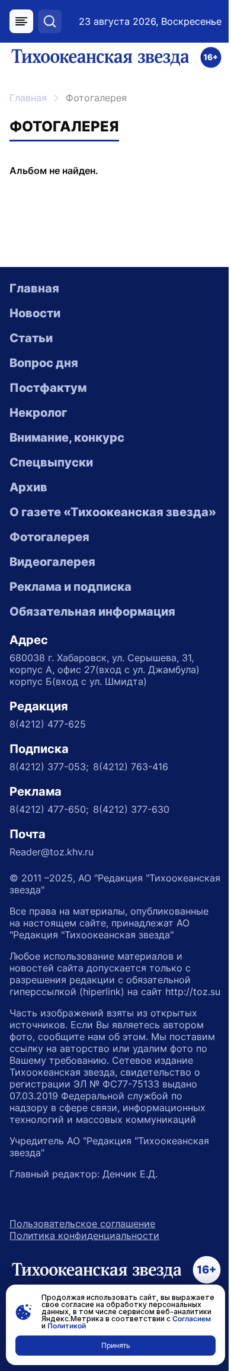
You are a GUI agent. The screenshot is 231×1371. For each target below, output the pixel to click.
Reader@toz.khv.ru (51, 852)
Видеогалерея (52, 562)
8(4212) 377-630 (131, 809)
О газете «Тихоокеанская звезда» (112, 512)
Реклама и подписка (70, 587)
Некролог (38, 412)
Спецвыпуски (51, 462)
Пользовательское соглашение (82, 1224)
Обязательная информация (92, 611)
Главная (28, 98)
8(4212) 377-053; (48, 767)
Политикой (66, 1325)
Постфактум (47, 388)
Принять (115, 1345)
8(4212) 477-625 (47, 724)
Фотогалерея (49, 537)
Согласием (191, 1318)
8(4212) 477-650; (48, 809)
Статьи (31, 338)
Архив (28, 487)
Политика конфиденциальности (84, 1235)
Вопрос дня (43, 363)
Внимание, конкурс (66, 437)
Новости (34, 313)
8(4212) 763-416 (130, 767)
